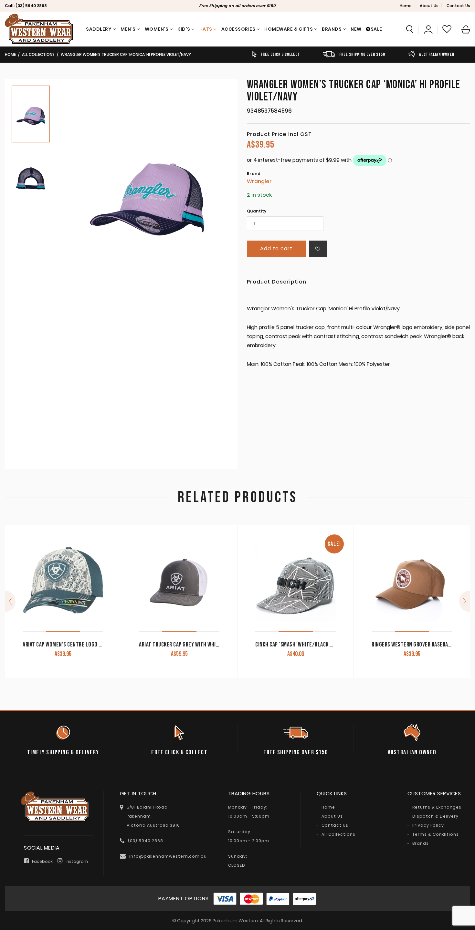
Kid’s (183, 29)
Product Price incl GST (279, 134)
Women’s (157, 29)
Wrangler (259, 181)
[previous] (10, 601)
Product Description (276, 282)
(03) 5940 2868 (31, 5)
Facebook (42, 861)
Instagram (77, 861)
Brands (332, 29)
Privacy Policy (428, 825)
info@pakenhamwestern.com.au (168, 856)
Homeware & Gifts (288, 29)
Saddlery (98, 29)
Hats (205, 29)
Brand (254, 174)
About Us (429, 5)
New (356, 29)
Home (406, 5)
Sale (376, 29)
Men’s (128, 29)
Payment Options (183, 898)
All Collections (38, 54)
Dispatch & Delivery (435, 816)
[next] (464, 601)
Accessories (238, 29)
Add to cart (276, 248)
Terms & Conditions (435, 834)
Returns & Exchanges (436, 807)
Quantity (257, 211)
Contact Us (458, 5)
